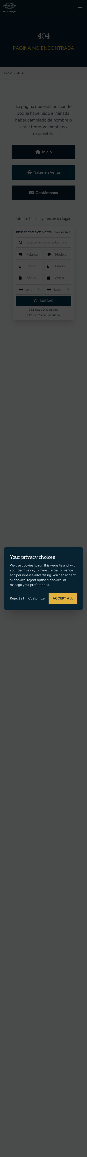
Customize (36, 598)
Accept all (63, 598)
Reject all (17, 598)
